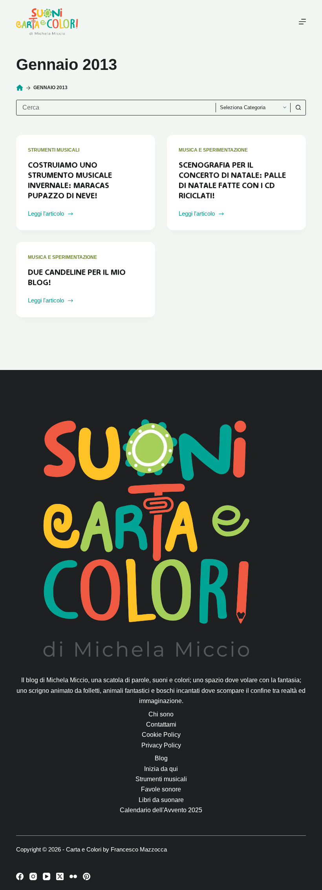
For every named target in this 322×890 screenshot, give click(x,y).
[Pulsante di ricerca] (298, 107)
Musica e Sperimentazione (213, 150)
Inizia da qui (161, 768)
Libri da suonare (161, 800)
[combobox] (116, 107)
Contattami (161, 724)
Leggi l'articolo (46, 214)
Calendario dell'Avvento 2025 (161, 810)
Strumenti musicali (53, 150)
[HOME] (19, 88)
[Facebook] (20, 876)
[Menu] (302, 21)
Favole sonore (161, 789)
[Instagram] (33, 876)
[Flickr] (73, 876)
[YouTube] (46, 876)
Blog (161, 758)
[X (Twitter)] (60, 876)
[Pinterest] (86, 876)
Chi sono (161, 714)
